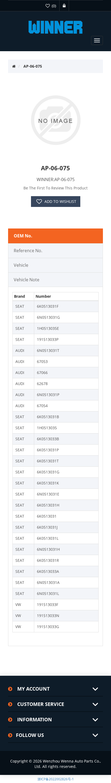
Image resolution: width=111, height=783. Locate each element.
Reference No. (28, 251)
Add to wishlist (60, 201)
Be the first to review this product (55, 187)
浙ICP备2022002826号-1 (55, 779)
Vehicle (21, 265)
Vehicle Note (26, 280)
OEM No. (23, 236)
